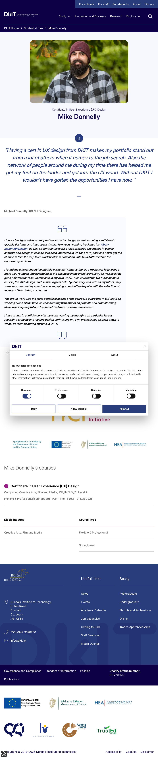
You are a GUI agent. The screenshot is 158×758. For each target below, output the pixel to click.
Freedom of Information (61, 671)
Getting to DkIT (90, 627)
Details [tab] (72, 354)
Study (62, 16)
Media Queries (90, 643)
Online (124, 618)
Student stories (33, 28)
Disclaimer (147, 751)
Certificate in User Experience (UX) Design (44, 486)
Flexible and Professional (135, 610)
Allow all (124, 408)
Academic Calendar (93, 610)
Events (85, 602)
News (84, 593)
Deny (34, 408)
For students (121, 4)
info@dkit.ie (18, 640)
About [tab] (114, 354)
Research (116, 16)
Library (149, 4)
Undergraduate (129, 602)
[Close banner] (145, 346)
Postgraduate (128, 593)
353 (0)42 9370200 (23, 632)
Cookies (131, 751)
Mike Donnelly (57, 28)
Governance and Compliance (22, 671)
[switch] (61, 396)
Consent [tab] (30, 354)
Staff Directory (90, 635)
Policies (85, 671)
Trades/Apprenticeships (135, 627)
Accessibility (114, 751)
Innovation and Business (90, 16)
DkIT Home (11, 28)
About (137, 4)
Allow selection (79, 408)
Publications (12, 679)
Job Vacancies (90, 618)
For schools (86, 4)
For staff (103, 4)
